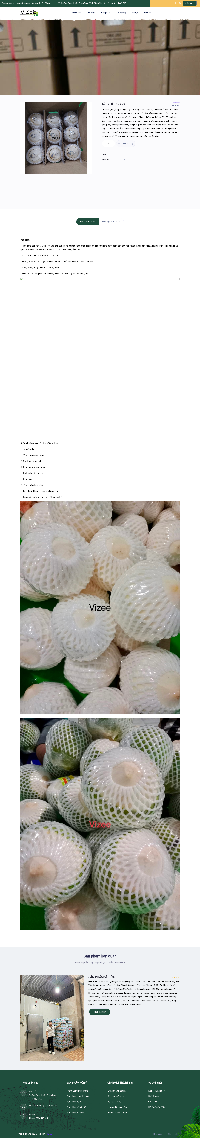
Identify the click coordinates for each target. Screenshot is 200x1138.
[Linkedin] (120, 160)
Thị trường (121, 13)
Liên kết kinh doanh (116, 1091)
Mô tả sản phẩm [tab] (87, 221)
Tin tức (135, 13)
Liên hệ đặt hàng (125, 143)
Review (176, 105)
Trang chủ (76, 13)
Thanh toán (158, 1134)
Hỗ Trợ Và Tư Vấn (156, 1107)
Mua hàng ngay (99, 1012)
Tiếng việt (189, 3)
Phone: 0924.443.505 (38, 1118)
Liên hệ (147, 13)
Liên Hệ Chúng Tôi (156, 1091)
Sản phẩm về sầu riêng (77, 1107)
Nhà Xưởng (153, 1096)
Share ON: (107, 159)
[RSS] (124, 160)
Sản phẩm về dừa (113, 103)
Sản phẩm (105, 13)
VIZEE (49, 1134)
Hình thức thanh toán (117, 1112)
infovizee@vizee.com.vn (46, 1105)
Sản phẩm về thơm (75, 1112)
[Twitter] (117, 160)
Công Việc (153, 1101)
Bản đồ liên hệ (114, 1101)
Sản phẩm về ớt (74, 1101)
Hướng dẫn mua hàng (117, 1107)
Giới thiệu (91, 13)
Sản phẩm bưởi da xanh (78, 1096)
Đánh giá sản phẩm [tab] (111, 221)
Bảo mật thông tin (115, 1096)
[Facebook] (113, 160)
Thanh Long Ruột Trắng (77, 1091)
